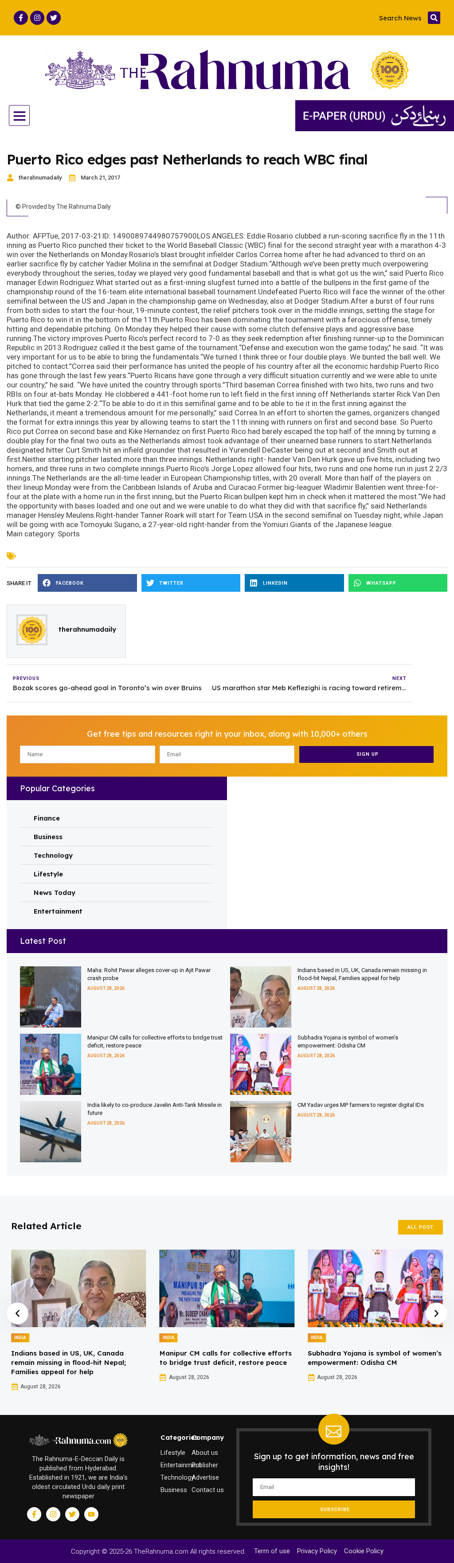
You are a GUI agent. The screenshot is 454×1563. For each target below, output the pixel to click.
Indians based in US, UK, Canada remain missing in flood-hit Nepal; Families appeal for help (68, 1362)
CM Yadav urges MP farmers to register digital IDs (360, 1105)
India (20, 1337)
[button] (434, 18)
